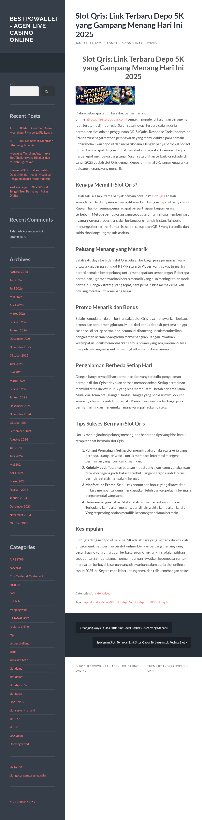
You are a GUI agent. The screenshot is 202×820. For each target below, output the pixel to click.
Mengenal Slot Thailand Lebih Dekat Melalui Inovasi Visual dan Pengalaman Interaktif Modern (31, 174)
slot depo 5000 (105, 602)
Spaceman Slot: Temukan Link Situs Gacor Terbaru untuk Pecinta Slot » (141, 642)
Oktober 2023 (19, 523)
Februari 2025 (19, 389)
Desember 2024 (20, 406)
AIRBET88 (17, 559)
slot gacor (16, 693)
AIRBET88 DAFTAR (23, 802)
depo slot (89, 602)
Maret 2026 (18, 313)
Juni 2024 (16, 456)
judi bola (15, 601)
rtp (12, 635)
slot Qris (158, 196)
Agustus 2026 (19, 271)
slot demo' (16, 676)
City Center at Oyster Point (28, 576)
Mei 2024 (16, 464)
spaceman (16, 735)
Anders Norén (174, 666)
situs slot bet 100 (21, 660)
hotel (13, 593)
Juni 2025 (16, 364)
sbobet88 (16, 767)
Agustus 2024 (19, 439)
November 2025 (20, 347)
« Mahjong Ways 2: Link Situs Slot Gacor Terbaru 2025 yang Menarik (123, 627)
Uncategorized (19, 744)
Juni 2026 (16, 288)
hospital (15, 584)
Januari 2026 (18, 330)
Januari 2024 (18, 498)
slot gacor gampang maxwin (28, 775)
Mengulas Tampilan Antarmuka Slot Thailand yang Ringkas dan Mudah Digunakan (30, 158)
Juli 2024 (16, 447)
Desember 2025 (20, 338)
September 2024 (21, 431)
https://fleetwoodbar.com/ (106, 119)
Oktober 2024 (19, 422)
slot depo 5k (124, 602)
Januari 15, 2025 (89, 43)
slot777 (15, 718)
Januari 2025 (18, 397)
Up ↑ (150, 670)
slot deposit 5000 (145, 602)
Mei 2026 (16, 296)
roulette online (19, 626)
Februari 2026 (19, 322)
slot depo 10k (18, 685)
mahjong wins (18, 609)
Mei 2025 (16, 372)
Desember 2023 (20, 506)
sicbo (13, 651)
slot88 (14, 727)
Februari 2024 (19, 489)
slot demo (16, 668)
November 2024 (20, 414)
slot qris (163, 602)
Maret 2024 (18, 481)
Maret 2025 (18, 380)
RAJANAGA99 (19, 618)
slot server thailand (22, 710)
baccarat (15, 568)
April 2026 (17, 305)
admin (112, 43)
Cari (13, 83)
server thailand (19, 643)
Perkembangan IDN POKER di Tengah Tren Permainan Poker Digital (29, 191)
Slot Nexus (17, 702)
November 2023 (20, 514)
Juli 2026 (16, 280)
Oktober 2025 (19, 355)
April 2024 (17, 473)
